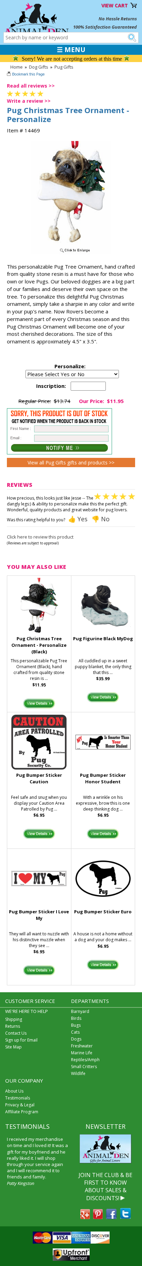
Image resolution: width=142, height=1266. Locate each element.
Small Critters (84, 1066)
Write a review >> (29, 101)
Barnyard (80, 1011)
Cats (75, 1032)
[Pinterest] (98, 1217)
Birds (76, 1018)
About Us (14, 1091)
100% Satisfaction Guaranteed (105, 27)
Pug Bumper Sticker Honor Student (103, 778)
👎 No (101, 519)
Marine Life (81, 1053)
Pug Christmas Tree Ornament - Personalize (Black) (39, 645)
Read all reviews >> (31, 86)
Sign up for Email (21, 1040)
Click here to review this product (40, 537)
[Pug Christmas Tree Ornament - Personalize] (71, 253)
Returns (12, 1026)
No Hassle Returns (118, 19)
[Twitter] (125, 1217)
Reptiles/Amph (85, 1060)
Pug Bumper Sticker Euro (103, 911)
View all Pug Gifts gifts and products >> (71, 462)
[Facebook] (111, 1217)
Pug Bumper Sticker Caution (39, 778)
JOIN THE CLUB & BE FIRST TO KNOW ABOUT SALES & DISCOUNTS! (105, 1186)
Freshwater (82, 1046)
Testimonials (17, 1098)
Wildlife (78, 1073)
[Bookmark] (26, 75)
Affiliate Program (21, 1112)
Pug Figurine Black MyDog (103, 638)
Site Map (13, 1047)
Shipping (13, 1019)
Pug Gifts (63, 67)
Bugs (76, 1025)
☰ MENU (71, 49)
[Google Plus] (85, 1217)
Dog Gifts (38, 67)
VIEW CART (114, 5)
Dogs (76, 1039)
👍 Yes (78, 519)
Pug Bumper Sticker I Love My (39, 914)
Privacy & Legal (19, 1105)
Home (16, 67)
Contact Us (16, 1033)
